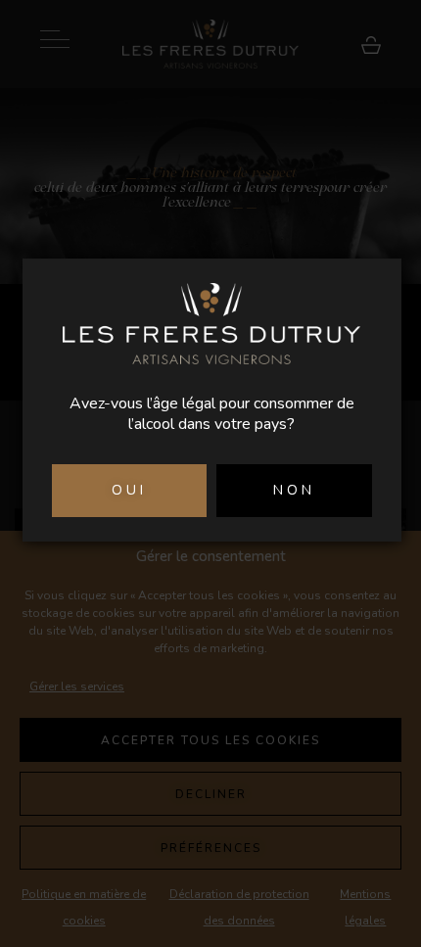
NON (294, 490)
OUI (129, 490)
